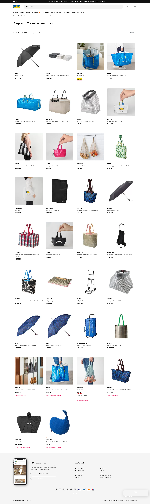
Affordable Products (105, 475)
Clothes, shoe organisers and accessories (33, 15)
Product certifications (105, 477)
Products (20, 15)
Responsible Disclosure (123, 500)
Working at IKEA (79, 473)
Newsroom (103, 473)
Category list (78, 477)
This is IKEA (103, 470)
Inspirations (57, 1)
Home (14, 15)
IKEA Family (80, 12)
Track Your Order (74, 1)
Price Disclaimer (113, 500)
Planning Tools (64, 1)
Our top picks (45, 12)
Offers (28, 12)
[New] (90, 235)
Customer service (104, 466)
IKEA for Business (56, 12)
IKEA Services (103, 1)
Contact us (103, 468)
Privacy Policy (105, 500)
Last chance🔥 (36, 12)
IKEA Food (51, 1)
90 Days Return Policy (80, 466)
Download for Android (43, 478)
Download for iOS (43, 473)
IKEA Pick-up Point (79, 470)
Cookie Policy (133, 500)
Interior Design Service (69, 12)
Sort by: (21, 32)
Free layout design (94, 1)
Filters (36, 32)
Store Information (85, 1)
